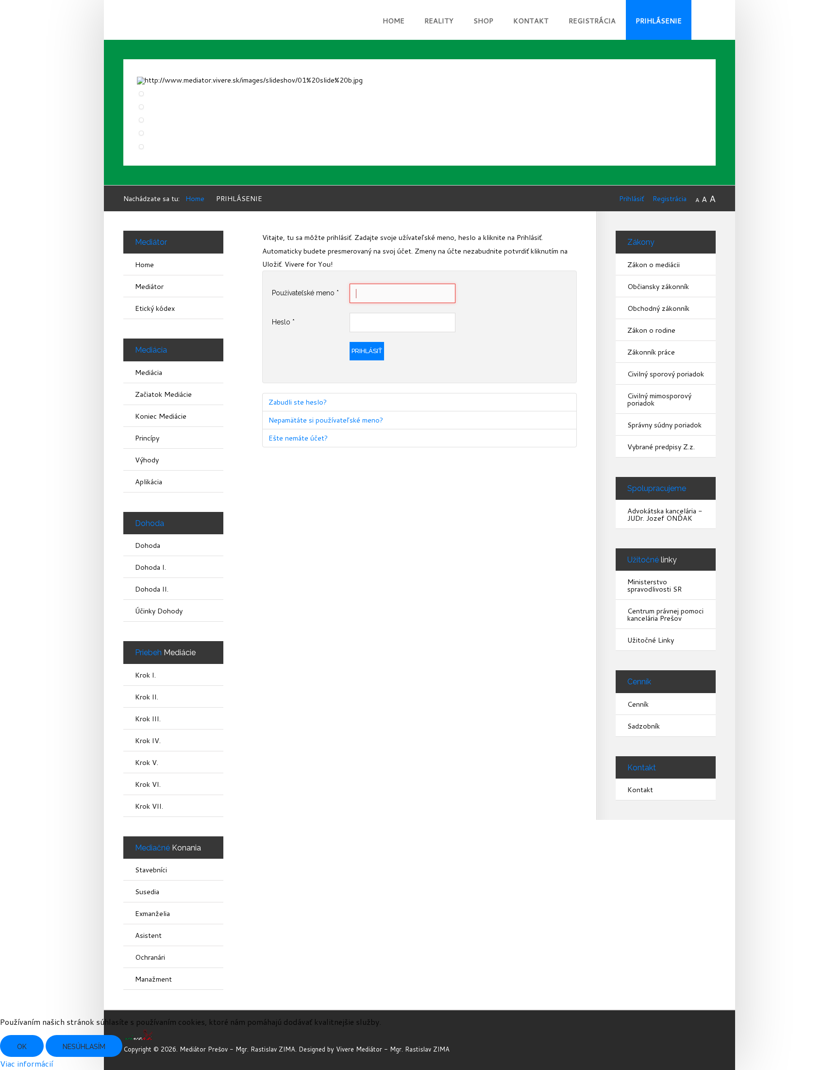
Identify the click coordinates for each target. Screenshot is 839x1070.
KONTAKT (531, 21)
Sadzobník (643, 726)
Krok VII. (149, 806)
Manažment (153, 979)
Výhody (147, 460)
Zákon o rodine (651, 330)
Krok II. (146, 697)
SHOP (483, 21)
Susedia (147, 891)
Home (144, 264)
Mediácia (148, 372)
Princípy (147, 438)
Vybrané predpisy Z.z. (661, 447)
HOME (393, 21)
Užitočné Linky (650, 640)
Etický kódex (155, 308)
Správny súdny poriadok (664, 425)
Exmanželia (152, 913)
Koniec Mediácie (160, 416)
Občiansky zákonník (658, 286)
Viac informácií (26, 1063)
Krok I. (145, 675)
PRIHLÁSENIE (659, 21)
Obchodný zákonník (658, 308)
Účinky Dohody (159, 611)
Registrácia (670, 198)
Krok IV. (148, 740)
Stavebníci (151, 870)
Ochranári (150, 957)
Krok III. (148, 718)
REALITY (438, 21)
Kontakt (640, 789)
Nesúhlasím (84, 1047)
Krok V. (146, 762)
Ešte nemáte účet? (298, 438)
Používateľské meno (305, 293)
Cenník (638, 704)
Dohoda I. (150, 567)
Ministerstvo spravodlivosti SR (654, 585)
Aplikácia (148, 481)
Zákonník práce (651, 352)
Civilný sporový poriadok (665, 374)
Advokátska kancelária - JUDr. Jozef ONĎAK (665, 514)
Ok (22, 1047)
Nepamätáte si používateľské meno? (325, 420)
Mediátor (149, 286)
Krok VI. (148, 784)
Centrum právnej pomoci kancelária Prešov (665, 614)
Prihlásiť (631, 198)
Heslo (283, 322)
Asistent (148, 935)
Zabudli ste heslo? (297, 402)
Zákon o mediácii (653, 264)
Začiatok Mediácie (163, 394)
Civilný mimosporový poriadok (659, 399)
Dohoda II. (151, 589)
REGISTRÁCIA (592, 21)
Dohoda (147, 545)
